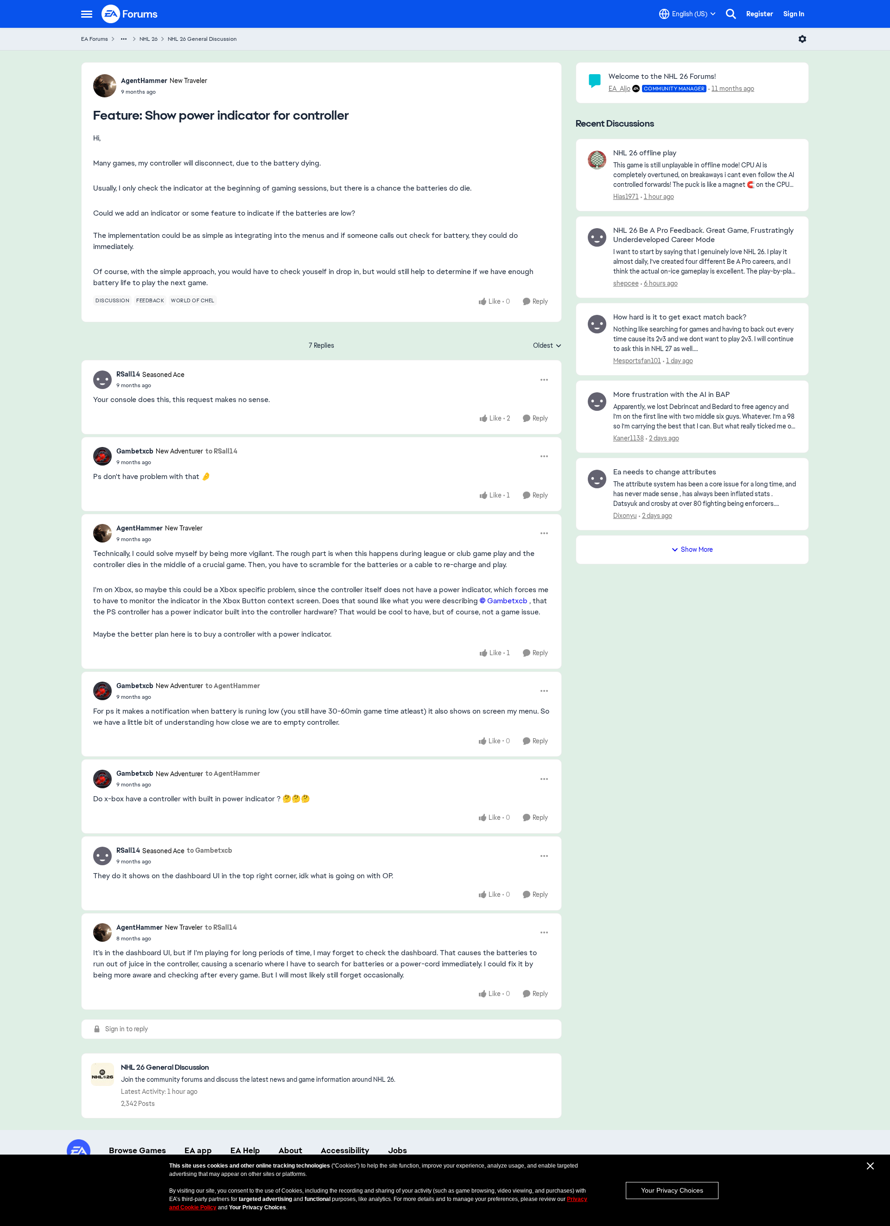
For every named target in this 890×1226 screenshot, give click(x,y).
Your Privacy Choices (672, 1190)
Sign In (793, 14)
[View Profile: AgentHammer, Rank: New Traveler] (104, 85)
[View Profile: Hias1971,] (597, 160)
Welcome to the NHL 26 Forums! (662, 76)
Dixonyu (625, 515)
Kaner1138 (628, 438)
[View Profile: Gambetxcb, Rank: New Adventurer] (102, 456)
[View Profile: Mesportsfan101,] (597, 324)
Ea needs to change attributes (664, 472)
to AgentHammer (232, 686)
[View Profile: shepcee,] (597, 237)
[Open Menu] (802, 38)
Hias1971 (626, 196)
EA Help (245, 1150)
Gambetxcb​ (507, 601)
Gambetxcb (134, 451)
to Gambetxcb (209, 850)
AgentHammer (144, 81)
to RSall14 (221, 451)
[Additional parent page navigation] (123, 38)
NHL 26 (149, 39)
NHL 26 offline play (644, 153)
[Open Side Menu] (86, 14)
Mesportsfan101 (637, 361)
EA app (198, 1150)
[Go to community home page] (130, 14)
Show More (697, 549)
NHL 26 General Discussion (202, 39)
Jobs (397, 1150)
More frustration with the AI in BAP (671, 394)
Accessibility (345, 1150)
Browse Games (137, 1150)
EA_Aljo (619, 88)
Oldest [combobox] (547, 346)
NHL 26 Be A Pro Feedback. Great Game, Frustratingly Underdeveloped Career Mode (703, 235)
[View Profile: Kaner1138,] (597, 401)
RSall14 (128, 374)
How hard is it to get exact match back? (679, 317)
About (290, 1150)
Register (759, 14)
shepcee (626, 283)
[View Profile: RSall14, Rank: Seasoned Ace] (102, 379)
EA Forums (94, 39)
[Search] (731, 13)
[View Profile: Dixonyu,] (597, 479)
